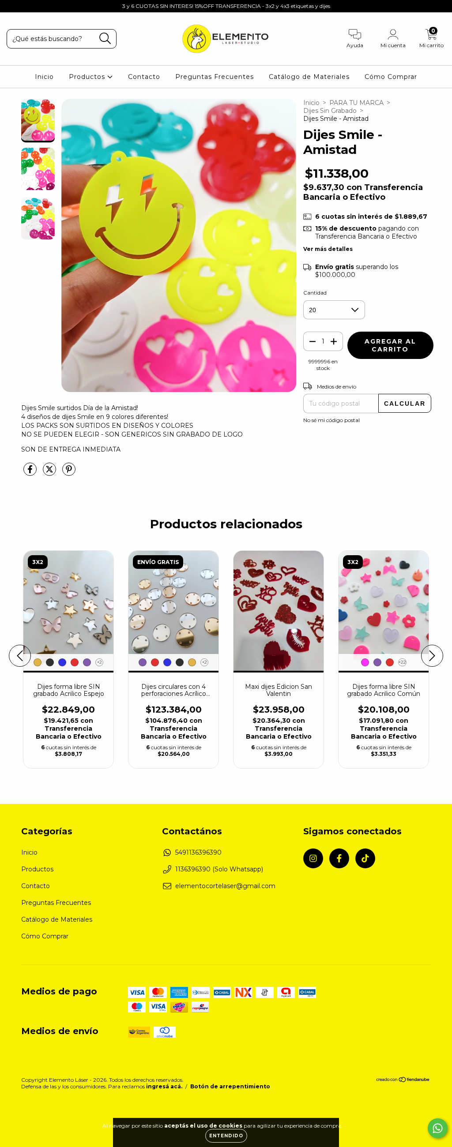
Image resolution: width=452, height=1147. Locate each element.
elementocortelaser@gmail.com (225, 886)
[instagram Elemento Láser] (13, 6)
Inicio (44, 77)
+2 (99, 662)
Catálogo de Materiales (309, 77)
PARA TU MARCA (356, 103)
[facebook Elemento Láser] (26, 6)
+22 (402, 662)
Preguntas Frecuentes (214, 77)
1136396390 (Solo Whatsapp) (219, 869)
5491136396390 (198, 852)
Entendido (226, 1136)
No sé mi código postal (331, 420)
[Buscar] (105, 38)
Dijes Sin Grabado (330, 111)
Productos (88, 77)
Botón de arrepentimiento (230, 1086)
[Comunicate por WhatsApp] (438, 1128)
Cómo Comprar (391, 77)
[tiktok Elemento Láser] (39, 6)
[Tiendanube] (403, 1080)
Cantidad (315, 292)
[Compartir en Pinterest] (68, 473)
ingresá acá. (164, 1086)
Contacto (144, 77)
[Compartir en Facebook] (30, 473)
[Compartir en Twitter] (50, 473)
